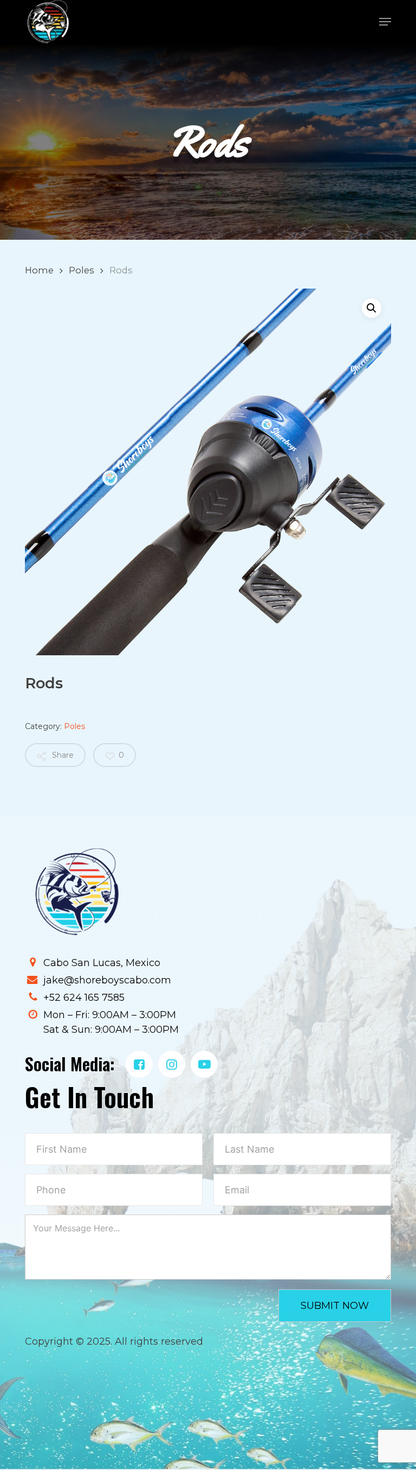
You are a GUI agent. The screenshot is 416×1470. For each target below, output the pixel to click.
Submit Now (335, 1306)
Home (39, 270)
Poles (81, 270)
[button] (385, 21)
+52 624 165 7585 (84, 998)
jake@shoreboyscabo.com (107, 980)
